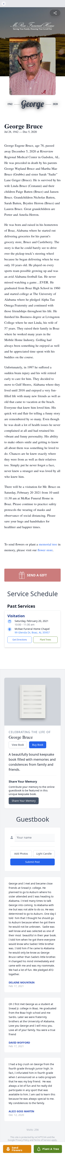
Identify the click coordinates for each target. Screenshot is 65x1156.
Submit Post (32, 862)
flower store (45, 550)
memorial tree (48, 544)
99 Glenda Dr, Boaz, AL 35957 (32, 632)
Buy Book (37, 744)
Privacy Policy (22, 1140)
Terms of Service (42, 1140)
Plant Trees (45, 639)
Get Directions (19, 639)
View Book (18, 744)
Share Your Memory (24, 800)
